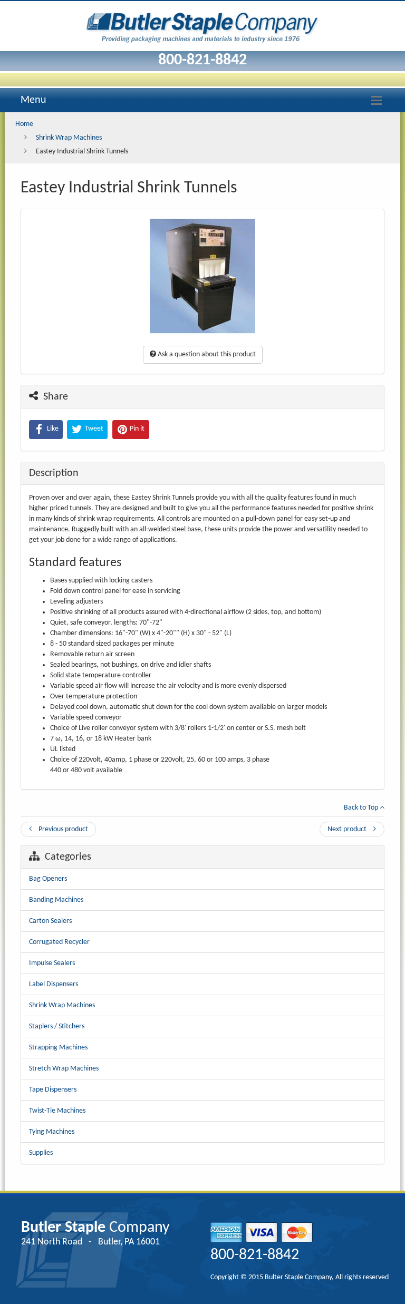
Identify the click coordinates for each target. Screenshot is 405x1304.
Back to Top (362, 808)
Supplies (41, 1153)
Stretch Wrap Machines (64, 1069)
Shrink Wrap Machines (69, 138)
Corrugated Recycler (59, 942)
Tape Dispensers (52, 1090)
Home (24, 124)
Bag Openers (48, 879)
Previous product (62, 829)
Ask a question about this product (206, 354)
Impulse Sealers (52, 963)
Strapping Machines (58, 1048)
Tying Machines (51, 1132)
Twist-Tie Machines (57, 1111)
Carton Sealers (50, 921)
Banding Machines (56, 900)
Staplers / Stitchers (56, 1026)
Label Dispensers (53, 984)
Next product (347, 829)
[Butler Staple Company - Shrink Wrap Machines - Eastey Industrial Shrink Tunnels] (202, 25)
